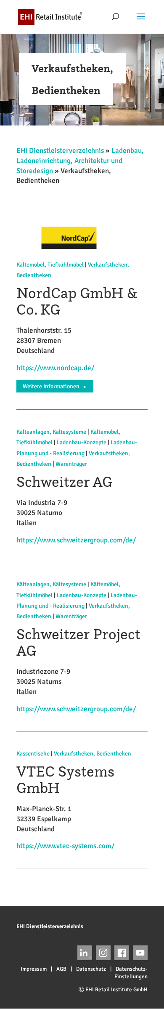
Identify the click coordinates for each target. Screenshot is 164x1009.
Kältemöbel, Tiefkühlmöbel (50, 264)
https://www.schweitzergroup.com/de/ (76, 540)
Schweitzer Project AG (78, 642)
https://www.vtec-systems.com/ (65, 845)
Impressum (34, 969)
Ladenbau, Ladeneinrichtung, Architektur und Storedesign (80, 160)
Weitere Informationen (55, 386)
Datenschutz (91, 969)
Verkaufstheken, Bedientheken (92, 753)
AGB (61, 969)
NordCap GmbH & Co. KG (77, 301)
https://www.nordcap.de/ (55, 367)
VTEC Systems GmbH (65, 779)
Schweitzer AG (64, 481)
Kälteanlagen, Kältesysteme (51, 431)
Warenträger (71, 463)
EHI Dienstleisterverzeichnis (60, 150)
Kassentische (33, 753)
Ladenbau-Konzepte (81, 442)
